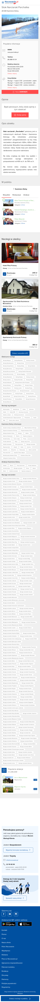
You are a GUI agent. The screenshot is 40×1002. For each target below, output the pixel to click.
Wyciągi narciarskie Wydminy (9, 732)
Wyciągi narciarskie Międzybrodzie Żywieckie (13, 658)
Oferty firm (13, 450)
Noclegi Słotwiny (7, 385)
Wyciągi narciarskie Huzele (25, 688)
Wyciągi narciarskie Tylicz (26, 506)
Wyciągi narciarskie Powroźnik (29, 647)
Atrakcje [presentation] (26, 195)
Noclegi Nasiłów (31, 366)
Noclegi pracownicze (19, 415)
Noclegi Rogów (19, 377)
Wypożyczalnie (6, 447)
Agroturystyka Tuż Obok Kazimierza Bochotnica (16, 302)
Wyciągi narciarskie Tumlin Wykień (29, 738)
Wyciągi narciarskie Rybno (9, 755)
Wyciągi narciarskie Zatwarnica (10, 694)
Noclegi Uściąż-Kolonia (8, 366)
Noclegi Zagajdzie (21, 374)
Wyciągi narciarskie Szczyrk (26, 592)
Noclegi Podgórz (19, 368)
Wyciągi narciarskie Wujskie (9, 688)
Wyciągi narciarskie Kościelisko (29, 489)
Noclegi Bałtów (18, 399)
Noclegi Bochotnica (7, 368)
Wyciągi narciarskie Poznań (27, 589)
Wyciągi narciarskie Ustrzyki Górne (11, 550)
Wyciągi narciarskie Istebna (25, 611)
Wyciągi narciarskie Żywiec (27, 556)
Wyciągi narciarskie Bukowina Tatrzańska (12, 484)
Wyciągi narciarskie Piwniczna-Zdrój (11, 495)
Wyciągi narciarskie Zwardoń (26, 594)
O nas (4, 938)
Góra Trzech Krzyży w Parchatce (26, 200)
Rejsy (16, 441)
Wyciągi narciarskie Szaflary (25, 561)
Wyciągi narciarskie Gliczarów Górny (11, 644)
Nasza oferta (6, 942)
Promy (24, 438)
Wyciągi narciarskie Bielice (26, 746)
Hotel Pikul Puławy (10, 265)
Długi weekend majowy (10, 991)
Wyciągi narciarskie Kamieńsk (9, 721)
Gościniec (31, 409)
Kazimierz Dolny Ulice (26, 455)
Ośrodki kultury (6, 438)
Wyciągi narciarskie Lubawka (27, 492)
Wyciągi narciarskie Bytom (9, 603)
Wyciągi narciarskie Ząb (8, 575)
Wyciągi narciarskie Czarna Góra (10, 578)
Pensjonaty (27, 417)
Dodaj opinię (21, 115)
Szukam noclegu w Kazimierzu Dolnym (12, 427)
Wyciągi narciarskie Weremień (28, 655)
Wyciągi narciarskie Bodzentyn (10, 616)
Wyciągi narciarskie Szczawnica (28, 542)
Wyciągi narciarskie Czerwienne (27, 724)
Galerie (27, 433)
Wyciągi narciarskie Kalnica (9, 691)
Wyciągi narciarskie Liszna (9, 763)
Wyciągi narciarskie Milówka (9, 614)
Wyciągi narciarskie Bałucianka (10, 597)
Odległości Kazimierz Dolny (9, 458)
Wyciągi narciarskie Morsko (26, 741)
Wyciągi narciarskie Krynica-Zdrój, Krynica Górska (14, 525)
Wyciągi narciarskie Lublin (29, 522)
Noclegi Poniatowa (7, 399)
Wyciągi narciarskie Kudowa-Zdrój (10, 489)
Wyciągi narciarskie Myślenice (28, 511)
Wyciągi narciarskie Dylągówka (26, 702)
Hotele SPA (12, 412)
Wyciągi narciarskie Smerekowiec (26, 727)
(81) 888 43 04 (12, 59)
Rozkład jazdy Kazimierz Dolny (10, 455)
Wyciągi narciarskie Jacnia (9, 727)
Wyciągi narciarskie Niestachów (10, 738)
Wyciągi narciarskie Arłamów (25, 481)
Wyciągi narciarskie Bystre (9, 545)
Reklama (5, 955)
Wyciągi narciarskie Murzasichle (10, 492)
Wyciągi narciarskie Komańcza (10, 509)
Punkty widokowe (7, 441)
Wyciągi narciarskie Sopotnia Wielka (11, 633)
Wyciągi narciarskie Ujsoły (26, 636)
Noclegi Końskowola (24, 390)
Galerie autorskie (32, 450)
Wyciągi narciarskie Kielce (9, 558)
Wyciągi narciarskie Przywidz (9, 567)
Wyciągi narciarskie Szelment (9, 730)
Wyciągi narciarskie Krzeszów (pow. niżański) (13, 760)
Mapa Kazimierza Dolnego (30, 427)
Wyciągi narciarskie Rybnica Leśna (26, 661)
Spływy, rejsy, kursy (25, 441)
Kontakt (4, 930)
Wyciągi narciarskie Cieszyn (27, 553)
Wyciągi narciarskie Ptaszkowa (28, 622)
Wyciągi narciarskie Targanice (26, 663)
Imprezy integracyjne (8, 436)
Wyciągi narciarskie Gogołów (9, 699)
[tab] (6, 195)
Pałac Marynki (20, 219)
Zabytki (15, 447)
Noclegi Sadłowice (7, 382)
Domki (24, 409)
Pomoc (4, 934)
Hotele (4, 412)
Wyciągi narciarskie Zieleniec (25, 763)
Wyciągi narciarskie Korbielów (10, 636)
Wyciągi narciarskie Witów (26, 616)
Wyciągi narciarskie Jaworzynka (10, 677)
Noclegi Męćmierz (18, 360)
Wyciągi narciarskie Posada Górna (27, 672)
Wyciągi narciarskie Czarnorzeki (27, 669)
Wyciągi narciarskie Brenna (9, 611)
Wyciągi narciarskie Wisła (8, 528)
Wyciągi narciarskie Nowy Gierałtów (11, 713)
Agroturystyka (6, 409)
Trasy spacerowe (19, 444)
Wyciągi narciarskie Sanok (24, 545)
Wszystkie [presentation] (6, 195)
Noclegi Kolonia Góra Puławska (22, 382)
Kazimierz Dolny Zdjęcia (19, 452)
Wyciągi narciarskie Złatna (27, 683)
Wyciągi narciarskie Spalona (28, 514)
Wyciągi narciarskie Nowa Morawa (10, 710)
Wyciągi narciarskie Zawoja (28, 572)
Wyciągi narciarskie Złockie (26, 674)
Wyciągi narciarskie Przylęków (10, 685)
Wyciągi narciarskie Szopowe (9, 746)
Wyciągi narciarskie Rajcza (25, 614)
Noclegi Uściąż (20, 363)
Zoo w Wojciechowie (20, 777)
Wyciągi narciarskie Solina (24, 517)
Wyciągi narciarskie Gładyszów (28, 578)
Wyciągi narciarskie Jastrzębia (26, 699)
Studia (34, 417)
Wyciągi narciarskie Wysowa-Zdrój (10, 647)
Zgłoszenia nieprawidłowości (12, 963)
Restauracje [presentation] (17, 195)
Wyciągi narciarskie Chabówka (10, 697)
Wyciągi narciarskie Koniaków (9, 680)
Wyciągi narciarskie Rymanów (9, 500)
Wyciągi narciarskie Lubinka (9, 702)
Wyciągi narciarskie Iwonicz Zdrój (10, 564)
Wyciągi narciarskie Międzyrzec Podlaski (12, 719)
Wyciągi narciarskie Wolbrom (9, 724)
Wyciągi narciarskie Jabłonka (9, 580)
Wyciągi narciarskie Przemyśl (9, 592)
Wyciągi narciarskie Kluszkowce (27, 509)
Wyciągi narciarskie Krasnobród (28, 536)
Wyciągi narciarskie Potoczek (9, 663)
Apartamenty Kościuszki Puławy (14, 337)
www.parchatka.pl (13, 52)
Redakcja (5, 971)
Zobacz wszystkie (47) (20, 353)
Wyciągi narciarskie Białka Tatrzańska (11, 539)
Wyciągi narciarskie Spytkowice (10, 655)
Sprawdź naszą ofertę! (14, 898)
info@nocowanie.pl (12, 860)
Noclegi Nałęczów (7, 402)
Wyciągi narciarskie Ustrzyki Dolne (11, 547)
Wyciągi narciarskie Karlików (24, 666)
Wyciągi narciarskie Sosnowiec (10, 556)
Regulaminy (6, 987)
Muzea (17, 436)
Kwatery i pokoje (7, 415)
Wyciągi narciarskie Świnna (29, 633)
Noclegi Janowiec (30, 360)
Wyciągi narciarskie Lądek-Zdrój (10, 511)
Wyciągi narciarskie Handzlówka (27, 705)
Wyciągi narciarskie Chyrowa (9, 672)
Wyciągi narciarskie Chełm (9, 481)
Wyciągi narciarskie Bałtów (29, 744)
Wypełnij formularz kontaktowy (17, 850)
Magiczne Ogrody (20, 787)
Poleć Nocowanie (8, 946)
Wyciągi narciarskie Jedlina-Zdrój (10, 572)
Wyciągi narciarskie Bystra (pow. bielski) (12, 641)
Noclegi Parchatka (18, 379)
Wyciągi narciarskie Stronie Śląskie (11, 520)
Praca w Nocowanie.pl (9, 959)
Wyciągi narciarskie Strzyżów (9, 594)
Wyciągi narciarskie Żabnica (25, 627)
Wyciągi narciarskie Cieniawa (9, 674)
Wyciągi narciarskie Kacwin (26, 583)
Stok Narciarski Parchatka (15, 7)
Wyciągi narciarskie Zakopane (10, 498)
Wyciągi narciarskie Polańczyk (10, 506)
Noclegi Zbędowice (7, 377)
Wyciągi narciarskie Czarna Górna (26, 755)
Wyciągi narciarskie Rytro (25, 500)
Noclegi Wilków (17, 385)
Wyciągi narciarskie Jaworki (9, 627)
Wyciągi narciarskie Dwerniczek (26, 691)
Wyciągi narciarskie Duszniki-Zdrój (11, 531)
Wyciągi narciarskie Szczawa (9, 583)
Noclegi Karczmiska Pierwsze (9, 390)
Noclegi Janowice (30, 377)
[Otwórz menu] (3, 2)
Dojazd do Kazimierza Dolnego (10, 430)
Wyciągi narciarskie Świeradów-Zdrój (11, 716)
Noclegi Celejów (29, 385)
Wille (4, 420)
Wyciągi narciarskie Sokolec (9, 503)
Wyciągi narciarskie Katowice (26, 567)
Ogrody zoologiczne (28, 436)
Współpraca (6, 950)
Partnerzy (5, 979)
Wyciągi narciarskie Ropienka (27, 685)
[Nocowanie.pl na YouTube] (10, 914)
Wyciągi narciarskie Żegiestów (10, 589)
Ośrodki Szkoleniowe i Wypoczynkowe (12, 417)
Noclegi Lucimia (18, 388)
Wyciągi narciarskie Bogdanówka (10, 683)
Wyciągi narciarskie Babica (26, 697)
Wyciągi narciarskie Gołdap (9, 561)
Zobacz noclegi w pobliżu (18, 998)
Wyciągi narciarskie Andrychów (24, 575)
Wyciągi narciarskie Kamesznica (28, 677)
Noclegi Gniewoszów (30, 399)
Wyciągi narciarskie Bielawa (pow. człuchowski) (13, 600)
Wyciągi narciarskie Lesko (9, 586)
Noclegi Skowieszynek (8, 363)
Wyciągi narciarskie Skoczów (25, 652)
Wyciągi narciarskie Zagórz (24, 586)
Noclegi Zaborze (7, 388)
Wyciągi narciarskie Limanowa (26, 608)
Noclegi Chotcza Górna (19, 396)
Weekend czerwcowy (29, 991)
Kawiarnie (5, 450)
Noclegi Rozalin (6, 396)
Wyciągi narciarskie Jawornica (29, 713)
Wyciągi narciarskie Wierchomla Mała (11, 744)
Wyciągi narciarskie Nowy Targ (10, 542)
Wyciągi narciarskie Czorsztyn (10, 486)
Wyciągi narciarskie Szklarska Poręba (11, 533)
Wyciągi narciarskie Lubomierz (25, 752)
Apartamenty (16, 409)
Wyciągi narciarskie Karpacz (26, 486)
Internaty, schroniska (23, 412)
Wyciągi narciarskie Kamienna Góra (28, 569)
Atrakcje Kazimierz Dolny (8, 433)
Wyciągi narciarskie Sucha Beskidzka (11, 522)
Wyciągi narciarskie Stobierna (9, 705)
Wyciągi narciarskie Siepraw (9, 652)
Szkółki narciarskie (7, 444)
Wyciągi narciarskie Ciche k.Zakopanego (12, 639)
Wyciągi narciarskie (31, 444)
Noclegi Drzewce (32, 396)
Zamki (22, 447)
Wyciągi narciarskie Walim (31, 639)
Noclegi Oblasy (20, 366)
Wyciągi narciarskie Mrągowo (24, 528)
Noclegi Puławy (28, 388)
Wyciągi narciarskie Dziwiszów (10, 741)
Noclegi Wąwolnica (7, 393)
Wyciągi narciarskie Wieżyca (9, 650)
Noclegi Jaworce (7, 379)
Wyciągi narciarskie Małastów (9, 669)
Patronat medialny (8, 967)
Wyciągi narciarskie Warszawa (29, 478)
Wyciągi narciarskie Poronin (25, 503)
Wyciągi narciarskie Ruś (25, 732)
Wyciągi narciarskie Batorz (9, 661)
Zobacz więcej (12, 73)
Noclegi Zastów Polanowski (25, 371)
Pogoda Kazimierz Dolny (26, 430)
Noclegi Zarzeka (30, 393)
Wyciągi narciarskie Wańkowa (23, 757)
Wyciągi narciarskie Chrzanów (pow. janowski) (13, 749)
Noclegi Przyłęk (19, 393)
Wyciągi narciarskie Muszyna (9, 569)
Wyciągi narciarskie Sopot (26, 498)
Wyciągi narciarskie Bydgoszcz (10, 536)
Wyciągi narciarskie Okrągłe (26, 730)
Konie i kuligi (17, 438)
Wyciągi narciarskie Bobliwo (9, 735)
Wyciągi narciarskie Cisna (27, 564)
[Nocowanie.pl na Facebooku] (4, 914)
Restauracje (22, 450)
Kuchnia (29, 447)
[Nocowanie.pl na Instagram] (16, 914)
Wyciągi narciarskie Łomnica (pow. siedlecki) (13, 708)
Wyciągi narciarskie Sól (8, 757)
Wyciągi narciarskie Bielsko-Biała (10, 553)
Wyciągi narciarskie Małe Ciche (26, 650)
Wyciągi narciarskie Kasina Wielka (27, 680)
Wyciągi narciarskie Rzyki (8, 666)
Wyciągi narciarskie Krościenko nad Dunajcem (13, 605)
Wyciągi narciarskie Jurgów (26, 580)
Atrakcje (20, 433)
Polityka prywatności (9, 983)
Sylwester (20, 991)
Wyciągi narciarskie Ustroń (9, 517)
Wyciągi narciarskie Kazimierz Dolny (11, 478)
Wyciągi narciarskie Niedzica (29, 495)
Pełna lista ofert (6, 452)
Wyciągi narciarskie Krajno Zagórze (27, 735)
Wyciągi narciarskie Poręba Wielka (11, 514)
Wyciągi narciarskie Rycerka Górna (11, 630)
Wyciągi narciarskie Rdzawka (27, 694)
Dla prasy (5, 975)
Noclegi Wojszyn (7, 360)
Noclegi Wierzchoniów (8, 374)
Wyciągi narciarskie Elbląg (24, 558)
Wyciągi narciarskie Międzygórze (10, 622)
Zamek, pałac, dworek (14, 420)
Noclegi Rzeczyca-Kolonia (9, 371)
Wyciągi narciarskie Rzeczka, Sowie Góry (12, 619)
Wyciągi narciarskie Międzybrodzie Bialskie (12, 625)
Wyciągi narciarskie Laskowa (9, 608)
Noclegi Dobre (29, 379)
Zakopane (20, 993)
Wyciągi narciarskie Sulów (9, 752)
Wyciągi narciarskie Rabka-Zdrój (27, 721)
